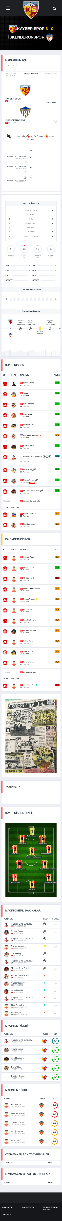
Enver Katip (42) (29, 672)
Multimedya (28, 1207)
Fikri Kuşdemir (18, 136)
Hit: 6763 (11, 65)
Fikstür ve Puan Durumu (50, 1208)
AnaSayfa (7, 1207)
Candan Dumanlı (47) (31, 501)
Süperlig (7, 1214)
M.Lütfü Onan (37, 136)
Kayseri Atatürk (31, 74)
